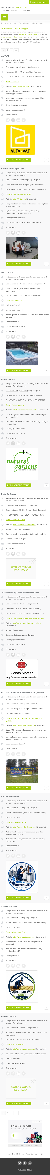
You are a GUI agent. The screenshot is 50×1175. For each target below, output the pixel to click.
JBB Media (22, 1169)
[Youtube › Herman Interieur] (24, 1073)
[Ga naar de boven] (46, 160)
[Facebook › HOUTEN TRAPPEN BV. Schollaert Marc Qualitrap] (13, 754)
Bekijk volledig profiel (18, 160)
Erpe (22, 704)
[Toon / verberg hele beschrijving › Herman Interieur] (27, 1054)
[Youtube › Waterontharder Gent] (24, 856)
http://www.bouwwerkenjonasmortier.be (27, 623)
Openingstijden (12, 322)
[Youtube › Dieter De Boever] (24, 554)
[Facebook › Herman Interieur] (13, 1073)
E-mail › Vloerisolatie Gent (15, 932)
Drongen (23, 505)
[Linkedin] (30, 1163)
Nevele (22, 604)
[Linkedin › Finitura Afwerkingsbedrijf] (18, 233)
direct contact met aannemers (12, 37)
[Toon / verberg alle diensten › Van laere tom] (27, 316)
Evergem (23, 180)
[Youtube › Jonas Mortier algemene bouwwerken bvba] (24, 655)
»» (16, 50)
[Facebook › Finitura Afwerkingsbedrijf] (13, 233)
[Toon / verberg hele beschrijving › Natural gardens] (27, 415)
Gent (22, 808)
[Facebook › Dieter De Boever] (13, 554)
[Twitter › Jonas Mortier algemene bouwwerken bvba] (8, 655)
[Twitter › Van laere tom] (8, 337)
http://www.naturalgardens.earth (24, 410)
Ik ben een (38, 2)
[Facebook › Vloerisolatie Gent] (13, 966)
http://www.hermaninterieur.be (24, 1049)
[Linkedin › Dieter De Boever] (18, 554)
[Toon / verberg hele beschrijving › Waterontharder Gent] (27, 833)
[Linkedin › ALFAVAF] (18, 120)
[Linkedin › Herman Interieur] (18, 1073)
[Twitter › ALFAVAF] (8, 120)
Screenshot (36, 86)
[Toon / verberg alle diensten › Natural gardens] (27, 422)
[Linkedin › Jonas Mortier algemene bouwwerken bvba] (18, 655)
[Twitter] (20, 1163)
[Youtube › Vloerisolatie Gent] (24, 966)
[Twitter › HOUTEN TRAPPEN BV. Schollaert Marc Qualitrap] (8, 754)
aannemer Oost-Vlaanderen (29, 34)
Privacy (29, 1169)
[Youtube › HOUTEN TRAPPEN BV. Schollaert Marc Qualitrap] (24, 754)
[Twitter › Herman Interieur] (8, 1073)
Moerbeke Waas (26, 284)
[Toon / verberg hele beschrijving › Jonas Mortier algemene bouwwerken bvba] (27, 630)
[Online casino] (25, 1121)
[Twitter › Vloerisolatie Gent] (8, 966)
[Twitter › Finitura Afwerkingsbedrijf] (8, 233)
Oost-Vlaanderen (12, 67)
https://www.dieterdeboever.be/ (24, 525)
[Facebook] (25, 1163)
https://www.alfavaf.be (21, 86)
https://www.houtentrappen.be (24, 725)
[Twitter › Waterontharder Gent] (8, 856)
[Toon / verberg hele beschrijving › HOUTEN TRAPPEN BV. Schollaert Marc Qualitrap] (27, 731)
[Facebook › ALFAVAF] (13, 120)
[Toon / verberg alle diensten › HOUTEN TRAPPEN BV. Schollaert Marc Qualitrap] (27, 738)
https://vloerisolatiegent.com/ (23, 937)
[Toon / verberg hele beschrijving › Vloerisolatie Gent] (27, 943)
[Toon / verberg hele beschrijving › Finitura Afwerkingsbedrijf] (27, 205)
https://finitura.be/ (19, 199)
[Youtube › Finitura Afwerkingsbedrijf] (24, 233)
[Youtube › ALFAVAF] (24, 120)
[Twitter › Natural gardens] (8, 443)
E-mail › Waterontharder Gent (16, 822)
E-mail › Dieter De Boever (15, 520)
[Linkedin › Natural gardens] (18, 443)
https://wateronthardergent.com (24, 827)
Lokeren (23, 67)
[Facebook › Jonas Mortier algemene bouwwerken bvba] (13, 655)
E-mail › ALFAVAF (12, 82)
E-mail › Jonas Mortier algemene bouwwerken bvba (25, 618)
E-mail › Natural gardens (15, 405)
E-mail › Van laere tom (14, 300)
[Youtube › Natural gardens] (24, 443)
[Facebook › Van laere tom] (13, 337)
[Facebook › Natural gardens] (13, 443)
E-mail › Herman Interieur (15, 1044)
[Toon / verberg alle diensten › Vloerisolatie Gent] (27, 950)
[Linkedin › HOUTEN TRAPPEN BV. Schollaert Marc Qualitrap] (18, 754)
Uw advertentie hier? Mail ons (25, 1146)
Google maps (33, 67)
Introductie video (34, 223)
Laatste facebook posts (15, 110)
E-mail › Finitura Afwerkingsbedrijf (18, 194)
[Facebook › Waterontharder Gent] (13, 856)
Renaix (22, 1028)
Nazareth (23, 390)
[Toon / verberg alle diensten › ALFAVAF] (27, 99)
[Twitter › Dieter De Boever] (8, 554)
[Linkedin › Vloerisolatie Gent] (18, 966)
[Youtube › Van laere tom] (24, 337)
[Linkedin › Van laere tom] (18, 337)
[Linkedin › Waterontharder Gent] (18, 856)
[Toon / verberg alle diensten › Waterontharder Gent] (27, 840)
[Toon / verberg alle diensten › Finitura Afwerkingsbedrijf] (27, 212)
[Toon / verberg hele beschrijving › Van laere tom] (27, 310)
